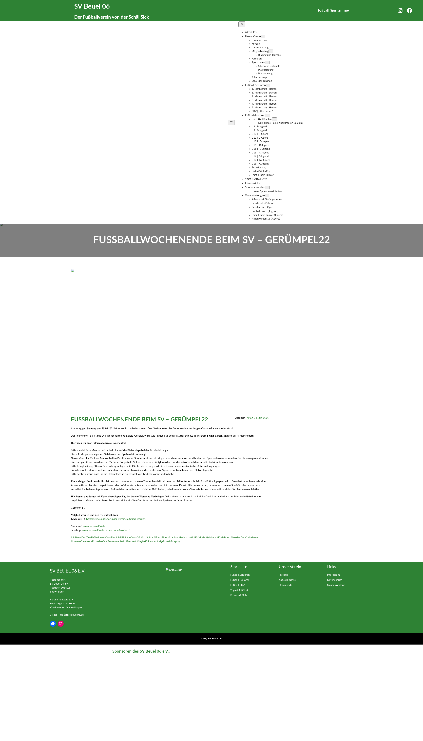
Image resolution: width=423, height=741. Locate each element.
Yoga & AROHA (239, 590)
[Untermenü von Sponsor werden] (267, 187)
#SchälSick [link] (147, 537)
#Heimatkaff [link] (186, 537)
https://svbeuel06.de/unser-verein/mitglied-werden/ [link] (116, 519)
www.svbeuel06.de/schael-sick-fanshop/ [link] (106, 530)
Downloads (285, 585)
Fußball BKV (237, 585)
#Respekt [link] (130, 541)
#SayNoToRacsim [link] (146, 541)
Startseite (238, 567)
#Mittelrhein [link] (209, 537)
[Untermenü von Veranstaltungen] (267, 195)
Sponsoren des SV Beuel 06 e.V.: (141, 651)
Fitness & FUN (238, 595)
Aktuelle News (287, 580)
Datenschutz (334, 580)
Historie (283, 575)
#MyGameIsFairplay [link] (168, 541)
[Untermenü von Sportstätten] (267, 62)
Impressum (333, 575)
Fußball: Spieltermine (333, 10)
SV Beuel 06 (92, 6)
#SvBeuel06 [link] (78, 537)
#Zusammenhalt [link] (115, 541)
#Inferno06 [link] (133, 537)
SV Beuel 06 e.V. (67, 571)
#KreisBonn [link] (223, 537)
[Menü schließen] (241, 24)
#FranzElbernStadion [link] (166, 537)
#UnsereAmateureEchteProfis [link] (88, 541)
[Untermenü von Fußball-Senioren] (268, 85)
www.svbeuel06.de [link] (94, 526)
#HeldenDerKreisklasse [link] (244, 537)
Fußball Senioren (240, 575)
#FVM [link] (197, 537)
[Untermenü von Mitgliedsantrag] (271, 51)
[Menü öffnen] (231, 122)
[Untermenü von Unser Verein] (263, 36)
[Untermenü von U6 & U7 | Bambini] (274, 119)
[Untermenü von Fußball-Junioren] (267, 115)
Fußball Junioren (240, 580)
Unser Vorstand (336, 585)
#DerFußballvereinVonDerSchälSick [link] (105, 537)
